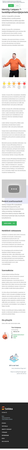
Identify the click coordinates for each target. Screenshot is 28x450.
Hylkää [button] (17, 5)
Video (14, 337)
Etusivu (4, 423)
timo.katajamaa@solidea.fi (17, 334)
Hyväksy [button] (11, 5)
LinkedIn (15, 336)
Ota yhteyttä (5, 441)
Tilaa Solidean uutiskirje (7, 419)
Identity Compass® (6, 429)
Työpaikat (4, 432)
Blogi (3, 416)
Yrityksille (5, 426)
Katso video (7, 223)
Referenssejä (5, 435)
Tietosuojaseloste (6, 417)
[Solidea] (7, 408)
